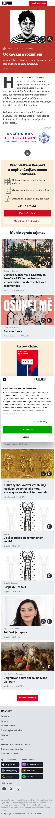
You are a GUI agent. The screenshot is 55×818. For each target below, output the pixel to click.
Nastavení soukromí (10, 753)
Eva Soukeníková (10, 444)
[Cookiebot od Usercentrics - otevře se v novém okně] (35, 379)
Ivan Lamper (8, 686)
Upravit (26, 437)
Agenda (6, 629)
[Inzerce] (27, 137)
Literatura (7, 327)
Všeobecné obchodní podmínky (15, 744)
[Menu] (51, 3)
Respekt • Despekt (10, 583)
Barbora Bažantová (11, 336)
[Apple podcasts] (32, 764)
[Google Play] (10, 770)
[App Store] (10, 764)
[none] (50, 39)
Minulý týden (8, 674)
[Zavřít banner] (51, 379)
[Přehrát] (43, 263)
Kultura (6, 271)
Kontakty (5, 721)
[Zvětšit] (27, 26)
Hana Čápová (8, 68)
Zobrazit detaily (40, 422)
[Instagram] (18, 791)
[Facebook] (4, 791)
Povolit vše (27, 429)
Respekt (7, 546)
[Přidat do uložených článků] (49, 263)
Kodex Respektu (8, 726)
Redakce (5, 716)
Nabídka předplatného (11, 730)
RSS (3, 739)
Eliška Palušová (9, 497)
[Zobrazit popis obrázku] (43, 39)
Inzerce (4, 735)
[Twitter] (11, 791)
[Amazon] (10, 776)
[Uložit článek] (37, 39)
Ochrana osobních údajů (12, 749)
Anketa (6, 534)
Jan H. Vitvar (8, 290)
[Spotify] (32, 776)
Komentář (10, 49)
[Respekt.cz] (7, 3)
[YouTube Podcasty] (32, 770)
